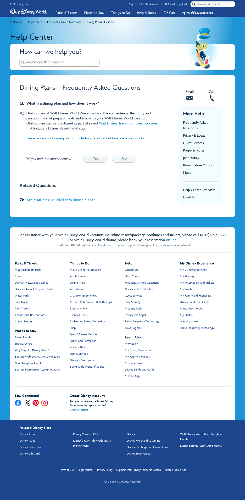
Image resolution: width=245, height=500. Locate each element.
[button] (169, 13)
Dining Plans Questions (100, 22)
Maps (187, 173)
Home (18, 22)
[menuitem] (165, 4)
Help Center (34, 22)
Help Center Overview (199, 190)
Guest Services (193, 143)
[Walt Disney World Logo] (28, 12)
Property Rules (194, 150)
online (171, 240)
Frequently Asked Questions (64, 22)
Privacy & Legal (194, 136)
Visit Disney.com (19, 4)
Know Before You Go (198, 165)
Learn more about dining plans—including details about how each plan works (85, 138)
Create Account (79, 410)
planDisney (191, 158)
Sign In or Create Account (144, 4)
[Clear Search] (96, 62)
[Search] (193, 4)
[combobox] (213, 4)
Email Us (189, 197)
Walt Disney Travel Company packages (128, 123)
